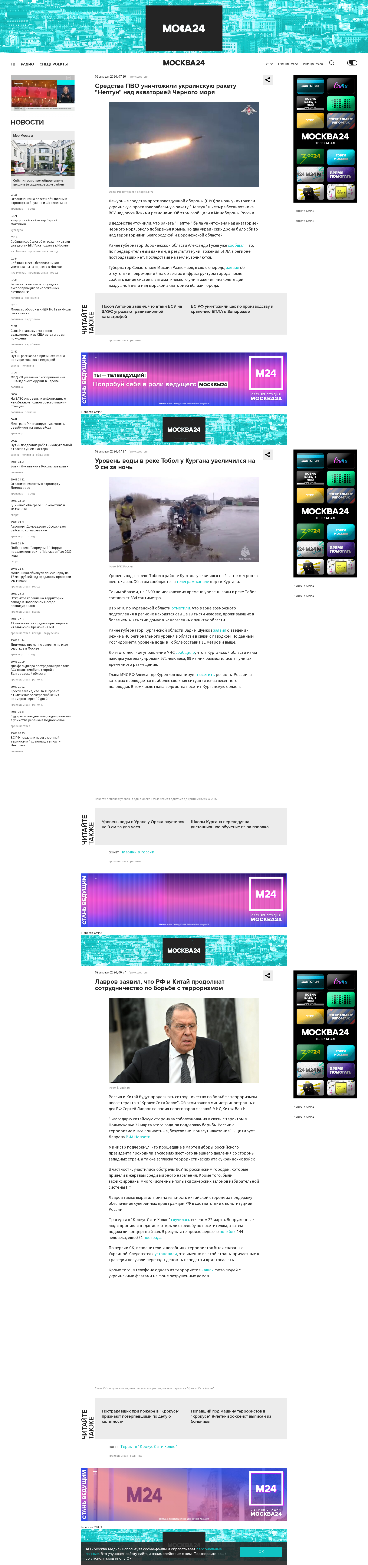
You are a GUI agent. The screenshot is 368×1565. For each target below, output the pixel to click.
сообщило (185, 653)
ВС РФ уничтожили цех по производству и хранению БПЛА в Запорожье (232, 309)
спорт (15, 514)
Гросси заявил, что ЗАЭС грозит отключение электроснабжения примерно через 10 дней (35, 695)
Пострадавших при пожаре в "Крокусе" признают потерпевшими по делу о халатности (141, 1416)
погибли (228, 1232)
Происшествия (138, 77)
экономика (32, 297)
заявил (232, 268)
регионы (30, 412)
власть (15, 365)
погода (37, 633)
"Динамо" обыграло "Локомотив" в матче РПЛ (38, 507)
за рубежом (32, 319)
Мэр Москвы (23, 135)
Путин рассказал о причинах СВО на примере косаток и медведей (38, 358)
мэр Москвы (18, 251)
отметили (180, 608)
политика (17, 297)
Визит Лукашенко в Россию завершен (39, 466)
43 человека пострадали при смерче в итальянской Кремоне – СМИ (39, 625)
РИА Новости (138, 1137)
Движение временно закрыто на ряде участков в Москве (39, 646)
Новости (27, 122)
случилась (180, 1220)
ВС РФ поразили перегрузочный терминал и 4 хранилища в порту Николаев (35, 741)
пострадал (154, 1238)
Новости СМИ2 (91, 412)
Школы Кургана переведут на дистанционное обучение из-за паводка (230, 824)
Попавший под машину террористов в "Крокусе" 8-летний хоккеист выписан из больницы (231, 1416)
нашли (207, 1270)
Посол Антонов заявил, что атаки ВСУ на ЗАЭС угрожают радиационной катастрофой (142, 311)
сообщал (236, 245)
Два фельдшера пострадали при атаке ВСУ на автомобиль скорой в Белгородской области (40, 670)
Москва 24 (184, 63)
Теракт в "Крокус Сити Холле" (148, 1447)
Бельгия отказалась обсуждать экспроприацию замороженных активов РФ (35, 288)
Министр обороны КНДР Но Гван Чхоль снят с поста (41, 311)
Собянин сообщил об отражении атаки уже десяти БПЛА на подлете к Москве (40, 243)
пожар (36, 611)
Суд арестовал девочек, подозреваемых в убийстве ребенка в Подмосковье (41, 718)
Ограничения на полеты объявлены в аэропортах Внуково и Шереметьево (39, 201)
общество (43, 454)
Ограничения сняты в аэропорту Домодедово (35, 486)
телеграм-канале (192, 582)
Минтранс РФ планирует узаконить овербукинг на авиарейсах (38, 425)
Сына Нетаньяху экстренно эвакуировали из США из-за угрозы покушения (38, 334)
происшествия (38, 251)
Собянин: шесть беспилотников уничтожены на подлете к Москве (36, 265)
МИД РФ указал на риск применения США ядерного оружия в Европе (38, 379)
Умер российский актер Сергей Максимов (34, 222)
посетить (206, 675)
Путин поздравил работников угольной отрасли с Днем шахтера (41, 447)
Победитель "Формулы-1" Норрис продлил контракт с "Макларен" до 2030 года (41, 551)
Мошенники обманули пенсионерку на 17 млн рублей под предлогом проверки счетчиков (41, 577)
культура (17, 230)
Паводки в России (137, 852)
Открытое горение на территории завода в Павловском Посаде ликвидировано (37, 602)
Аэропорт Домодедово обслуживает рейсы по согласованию (39, 528)
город (31, 208)
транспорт (18, 208)
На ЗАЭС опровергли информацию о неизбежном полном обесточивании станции (38, 402)
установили (166, 1254)
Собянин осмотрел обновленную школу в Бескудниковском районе (39, 182)
